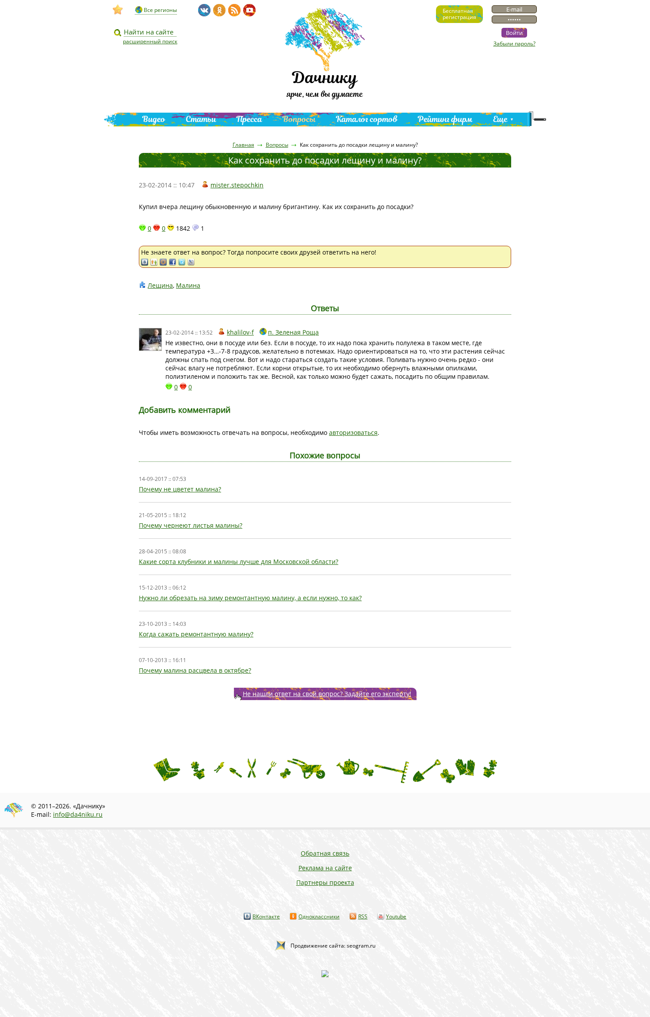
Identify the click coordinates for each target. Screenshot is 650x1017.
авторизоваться (353, 432)
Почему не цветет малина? (180, 489)
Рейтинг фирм (445, 119)
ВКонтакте (266, 916)
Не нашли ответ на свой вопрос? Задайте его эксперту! (327, 693)
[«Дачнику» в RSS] (234, 10)
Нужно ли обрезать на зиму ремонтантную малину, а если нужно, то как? (250, 598)
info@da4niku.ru (78, 814)
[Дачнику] (118, 9)
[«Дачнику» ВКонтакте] (204, 10)
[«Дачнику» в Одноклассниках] (219, 10)
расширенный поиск (150, 41)
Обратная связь (325, 853)
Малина (188, 285)
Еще (500, 119)
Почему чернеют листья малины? (190, 525)
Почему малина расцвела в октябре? (195, 670)
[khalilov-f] (150, 339)
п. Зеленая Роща (293, 332)
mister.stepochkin (237, 185)
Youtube (396, 916)
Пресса (249, 119)
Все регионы (160, 10)
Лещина (160, 285)
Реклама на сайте (325, 868)
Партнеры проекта (325, 882)
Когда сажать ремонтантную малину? (196, 634)
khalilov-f (240, 332)
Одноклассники (319, 916)
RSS (362, 916)
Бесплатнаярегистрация (459, 14)
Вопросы (299, 119)
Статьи (201, 119)
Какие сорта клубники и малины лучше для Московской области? (238, 561)
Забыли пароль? (514, 43)
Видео (153, 119)
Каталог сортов (367, 119)
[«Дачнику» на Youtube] (249, 10)
